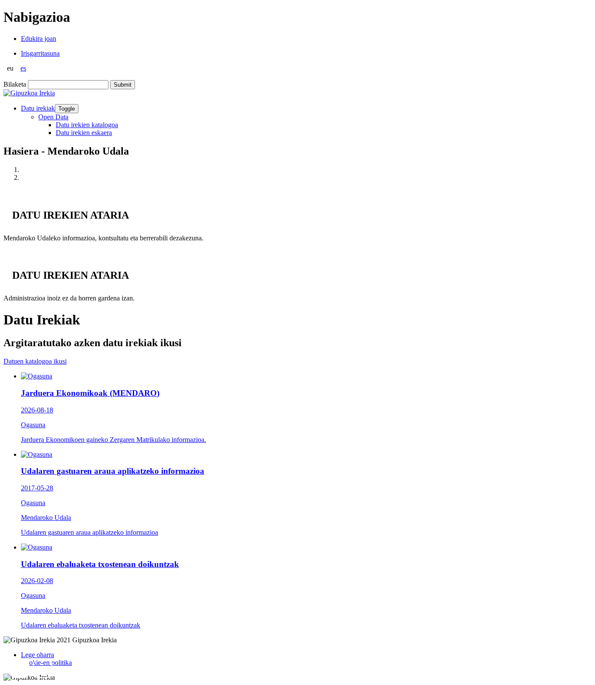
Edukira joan (38, 38)
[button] (19, 668)
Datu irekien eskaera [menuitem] (84, 132)
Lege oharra (37, 654)
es (23, 68)
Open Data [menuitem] (53, 117)
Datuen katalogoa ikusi (35, 361)
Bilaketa (14, 84)
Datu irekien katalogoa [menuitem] (87, 124)
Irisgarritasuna (40, 53)
